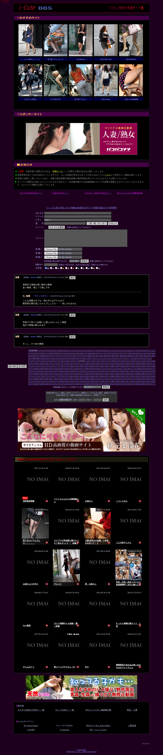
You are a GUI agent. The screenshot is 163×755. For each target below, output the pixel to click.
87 (118, 356)
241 (127, 371)
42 (66, 353)
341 (127, 381)
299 (41, 379)
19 (102, 350)
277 (56, 376)
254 (66, 374)
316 (127, 379)
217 (132, 368)
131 (76, 361)
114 (114, 358)
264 (117, 374)
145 (147, 361)
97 (30, 358)
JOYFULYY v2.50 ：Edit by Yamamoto (81, 751)
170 (147, 363)
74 (66, 356)
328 (61, 381)
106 (73, 358)
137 (107, 361)
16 (90, 350)
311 (102, 379)
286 (102, 376)
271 (153, 374)
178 (61, 366)
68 (42, 356)
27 (133, 350)
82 (98, 356)
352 (56, 384)
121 (149, 358)
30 (145, 350)
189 (117, 366)
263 (112, 374)
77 (78, 356)
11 (70, 350)
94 (145, 356)
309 (91, 379)
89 (125, 356)
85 (110, 356)
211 (102, 368)
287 (107, 376)
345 (147, 381)
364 (117, 384)
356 (76, 384)
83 (102, 356)
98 (34, 358)
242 (132, 371)
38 (50, 353)
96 (153, 356)
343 (137, 381)
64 (153, 353)
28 (137, 350)
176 (51, 366)
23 (118, 350)
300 (46, 379)
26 (129, 350)
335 (97, 381)
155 (71, 363)
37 (46, 353)
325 (46, 381)
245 (147, 371)
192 (132, 366)
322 (30, 381)
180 (71, 366)
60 (137, 353)
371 (153, 384)
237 (107, 371)
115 (119, 358)
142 (132, 361)
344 (142, 381)
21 (110, 350)
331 (76, 381)
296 (153, 376)
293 (137, 376)
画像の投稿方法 (78, 208)
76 (74, 356)
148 (35, 363)
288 (112, 376)
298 (35, 379)
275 (46, 376)
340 (122, 381)
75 (70, 356)
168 (137, 363)
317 (132, 379)
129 (66, 361)
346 (153, 381)
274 (41, 376)
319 (142, 379)
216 (127, 368)
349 (41, 384)
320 (147, 379)
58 (129, 353)
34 (34, 353)
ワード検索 (93, 208)
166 (127, 363)
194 (142, 366)
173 (35, 366)
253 (61, 374)
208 (86, 368)
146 (153, 361)
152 (56, 363)
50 (98, 353)
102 (52, 358)
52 (106, 353)
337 (107, 381)
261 (102, 374)
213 (112, 368)
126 (51, 361)
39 (54, 353)
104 (63, 358)
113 (108, 358)
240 (122, 371)
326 (51, 381)
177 (56, 366)
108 (83, 358)
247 (30, 374)
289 (117, 376)
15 (86, 350)
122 (30, 361)
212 (107, 368)
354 (66, 384)
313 (112, 379)
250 (46, 374)
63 (149, 353)
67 (38, 356)
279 (66, 376)
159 (91, 363)
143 (137, 361)
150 (46, 363)
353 (61, 384)
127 (56, 361)
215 (122, 368)
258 (86, 374)
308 (86, 379)
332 (81, 381)
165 (122, 363)
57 (125, 353)
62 (145, 353)
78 (82, 356)
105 (68, 358)
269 (142, 374)
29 (141, 350)
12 (74, 350)
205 (71, 368)
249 (41, 374)
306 (76, 379)
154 (66, 363)
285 (97, 376)
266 (127, 374)
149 (41, 363)
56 (121, 353)
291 (127, 376)
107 (78, 358)
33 (30, 353)
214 (117, 368)
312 (107, 379)
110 (93, 358)
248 (35, 374)
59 (133, 353)
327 (56, 381)
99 (38, 358)
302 (56, 379)
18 (98, 350)
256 (76, 374)
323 (35, 381)
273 (35, 376)
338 (112, 381)
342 (132, 381)
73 (62, 356)
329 (66, 381)
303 (61, 379)
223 (35, 371)
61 (141, 353)
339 (117, 381)
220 (147, 368)
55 (118, 353)
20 (106, 350)
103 (58, 358)
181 (76, 366)
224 (41, 371)
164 (117, 363)
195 (147, 366)
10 (66, 350)
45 (78, 353)
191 (127, 366)
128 (61, 361)
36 (42, 353)
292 (132, 376)
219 (142, 368)
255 (71, 374)
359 (91, 384)
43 (70, 353)
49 (94, 353)
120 (144, 358)
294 (142, 376)
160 (97, 363)
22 (114, 350)
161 (102, 363)
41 (62, 353)
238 (112, 371)
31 (149, 350)
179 (66, 366)
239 (117, 371)
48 (90, 353)
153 (61, 363)
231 (76, 371)
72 (58, 356)
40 (58, 353)
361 (102, 384)
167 (132, 363)
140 (122, 361)
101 (47, 358)
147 (30, 363)
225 (46, 371)
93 (141, 356)
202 (56, 368)
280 (71, 376)
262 (107, 374)
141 (127, 361)
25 (125, 350)
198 (35, 368)
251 (51, 374)
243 (137, 371)
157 (81, 363)
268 (137, 374)
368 (137, 384)
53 (110, 353)
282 (81, 376)
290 (122, 376)
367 (132, 384)
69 (46, 356)
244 (142, 371)
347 (30, 384)
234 (91, 371)
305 (71, 379)
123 (35, 361)
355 (71, 384)
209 (91, 368)
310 (97, 379)
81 (94, 356)
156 (76, 363)
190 (122, 366)
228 (61, 371)
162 (107, 363)
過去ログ (104, 208)
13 (78, 350)
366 (127, 384)
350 (46, 384)
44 (74, 353)
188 (112, 366)
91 (133, 356)
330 (71, 381)
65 (30, 356)
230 (71, 371)
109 (88, 358)
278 (61, 376)
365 (122, 384)
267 (132, 374)
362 (107, 384)
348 (35, 384)
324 (41, 381)
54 (114, 353)
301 (51, 379)
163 (112, 363)
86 (114, 356)
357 (81, 384)
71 (54, 356)
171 (153, 363)
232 (81, 371)
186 (102, 366)
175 (46, 366)
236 (102, 371)
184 (91, 366)
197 (30, 368)
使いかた (65, 208)
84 (106, 356)
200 (46, 368)
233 (86, 371)
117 (129, 358)
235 (97, 371)
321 (153, 379)
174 (41, 366)
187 (107, 366)
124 (41, 361)
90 (129, 356)
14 (82, 350)
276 (51, 376)
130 (71, 361)
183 (86, 366)
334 (91, 381)
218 (137, 368)
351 (51, 384)
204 (66, 368)
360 (97, 384)
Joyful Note (81, 750)
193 (137, 366)
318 (137, 379)
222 (30, 371)
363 (112, 384)
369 (142, 384)
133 (86, 361)
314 (117, 379)
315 (122, 379)
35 (38, 353)
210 (97, 368)
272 (30, 376)
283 (86, 376)
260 (97, 374)
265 (122, 374)
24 (121, 350)
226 (51, 371)
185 (97, 366)
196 (153, 366)
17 (94, 350)
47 (86, 353)
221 (153, 368)
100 (42, 358)
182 (81, 366)
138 (112, 361)
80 (90, 356)
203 (61, 368)
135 (97, 361)
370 (147, 384)
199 (41, 368)
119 (139, 358)
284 (91, 376)
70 (50, 356)
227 (56, 371)
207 (81, 368)
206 (76, 368)
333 (86, 381)
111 (98, 358)
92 (137, 356)
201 (51, 368)
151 (51, 363)
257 (81, 374)
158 (86, 363)
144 (142, 361)
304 (66, 379)
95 (149, 356)
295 (147, 376)
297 (30, 379)
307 (81, 379)
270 (147, 374)
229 (66, 371)
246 (153, 371)
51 (102, 353)
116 (124, 358)
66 (34, 356)
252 (56, 374)
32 (153, 350)
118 (134, 358)
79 (86, 356)
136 (102, 361)
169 (142, 363)
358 (86, 384)
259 (91, 374)
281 (76, 376)
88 (121, 356)
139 (117, 361)
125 (46, 361)
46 (82, 353)
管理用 (113, 208)
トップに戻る (53, 208)
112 (103, 358)
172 (30, 366)
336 (102, 381)
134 (91, 361)
